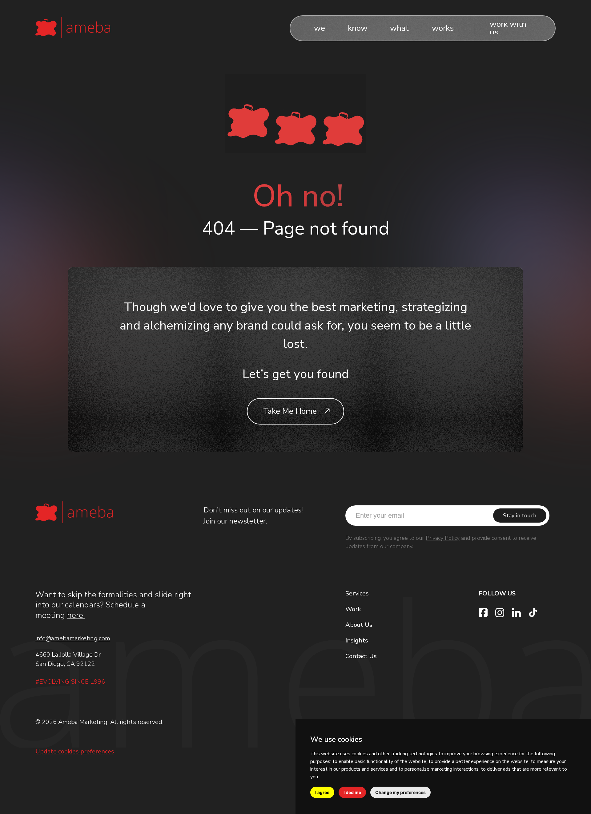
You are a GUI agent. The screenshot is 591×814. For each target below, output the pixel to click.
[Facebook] (483, 612)
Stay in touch (519, 515)
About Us (358, 625)
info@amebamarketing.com (72, 638)
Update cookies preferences (74, 752)
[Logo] (72, 26)
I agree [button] (322, 792)
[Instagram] (499, 612)
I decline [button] (352, 792)
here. (76, 615)
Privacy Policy (443, 538)
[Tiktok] (533, 612)
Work (353, 609)
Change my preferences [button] (400, 792)
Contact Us (361, 656)
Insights (356, 640)
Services (357, 593)
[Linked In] (516, 612)
